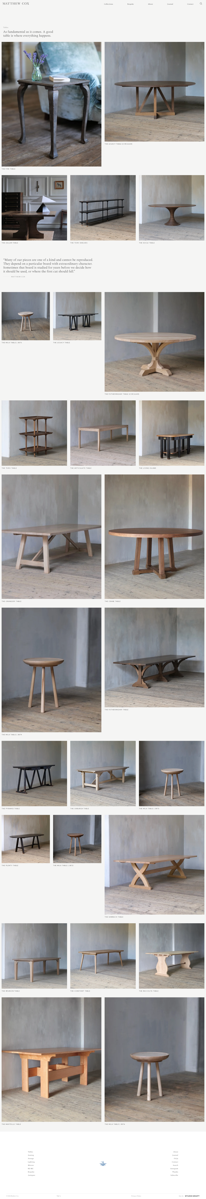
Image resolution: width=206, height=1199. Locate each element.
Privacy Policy (136, 1196)
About (175, 1152)
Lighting (31, 1162)
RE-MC (30, 1168)
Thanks (175, 1172)
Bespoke (31, 1172)
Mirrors (31, 1165)
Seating (31, 1155)
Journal (175, 1155)
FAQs (176, 1158)
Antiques (31, 1175)
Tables (30, 1152)
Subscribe (174, 1175)
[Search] (201, 3)
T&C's (59, 1196)
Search (175, 1165)
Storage (31, 1158)
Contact (175, 1162)
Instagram (174, 1168)
